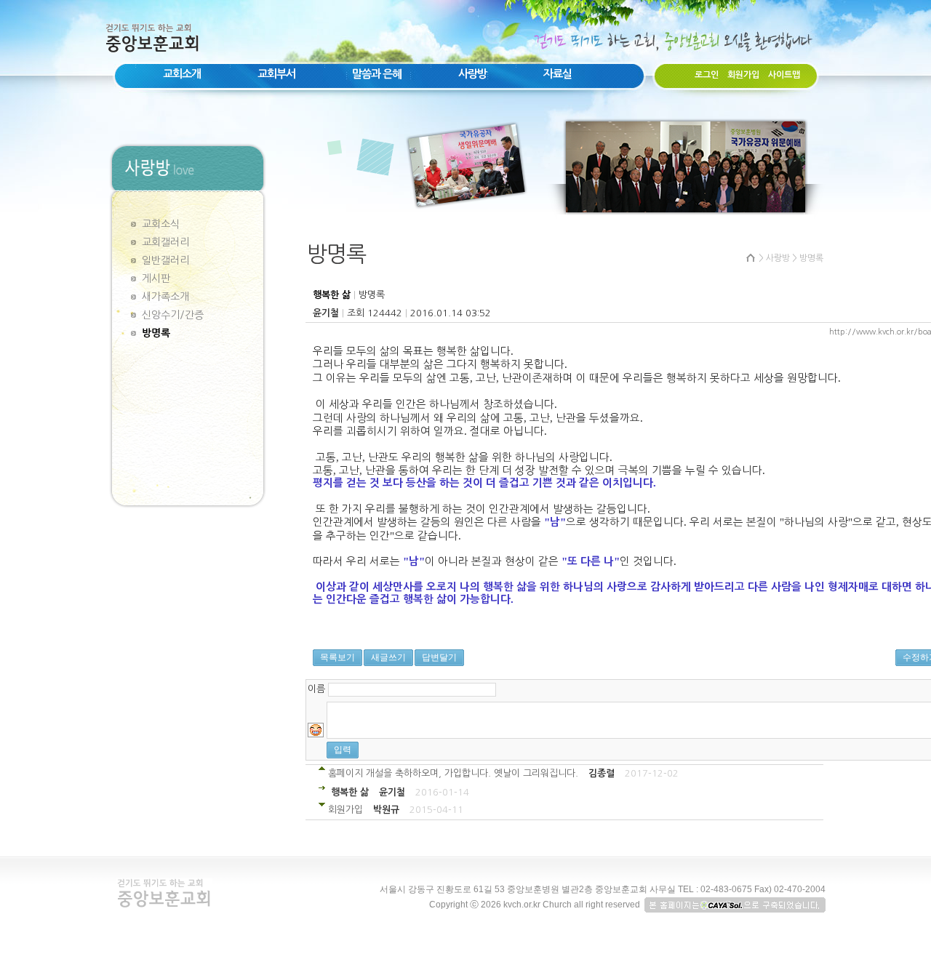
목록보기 (337, 657)
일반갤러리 (165, 260)
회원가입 (743, 75)
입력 (342, 750)
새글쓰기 (388, 657)
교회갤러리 (165, 242)
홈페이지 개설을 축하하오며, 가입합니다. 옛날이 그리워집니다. (453, 773)
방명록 (156, 333)
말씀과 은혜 (376, 73)
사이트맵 (784, 75)
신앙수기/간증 (173, 315)
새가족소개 (165, 297)
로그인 (707, 75)
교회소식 (161, 224)
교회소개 (182, 73)
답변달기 (439, 657)
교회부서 (276, 73)
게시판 (156, 278)
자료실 (557, 73)
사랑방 (472, 73)
